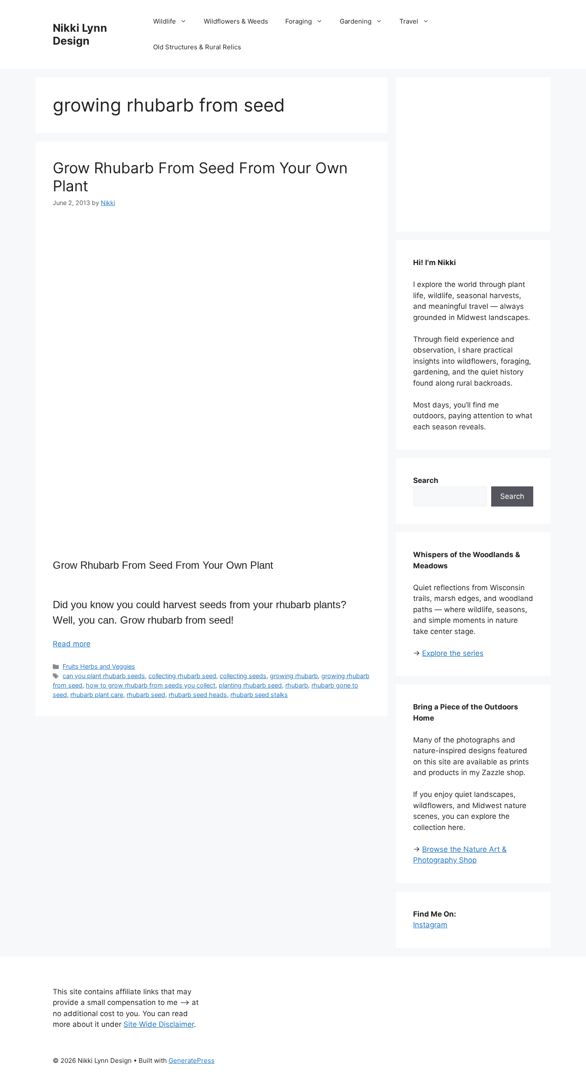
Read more (72, 644)
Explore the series (452, 653)
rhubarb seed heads (198, 694)
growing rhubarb (294, 675)
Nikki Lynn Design (80, 34)
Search (512, 496)
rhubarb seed (146, 694)
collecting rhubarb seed (182, 675)
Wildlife (164, 21)
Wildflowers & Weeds (236, 21)
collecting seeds (243, 675)
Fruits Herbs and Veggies (99, 666)
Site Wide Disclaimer (159, 1024)
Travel (408, 21)
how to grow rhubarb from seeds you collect (150, 685)
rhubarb (296, 685)
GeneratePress (191, 1060)
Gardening (356, 21)
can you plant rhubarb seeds (104, 675)
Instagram (430, 924)
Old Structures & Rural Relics (197, 47)
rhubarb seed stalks (259, 694)
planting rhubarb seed (250, 685)
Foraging (298, 21)
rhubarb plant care (96, 694)
